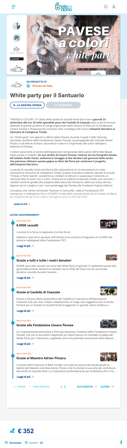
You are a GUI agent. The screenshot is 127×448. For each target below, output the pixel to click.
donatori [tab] (65, 105)
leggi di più (20, 204)
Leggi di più (23, 245)
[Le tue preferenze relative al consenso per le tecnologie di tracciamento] (121, 442)
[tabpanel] (63, 253)
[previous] (105, 69)
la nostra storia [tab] (29, 105)
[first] (19, 386)
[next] (113, 69)
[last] (107, 386)
